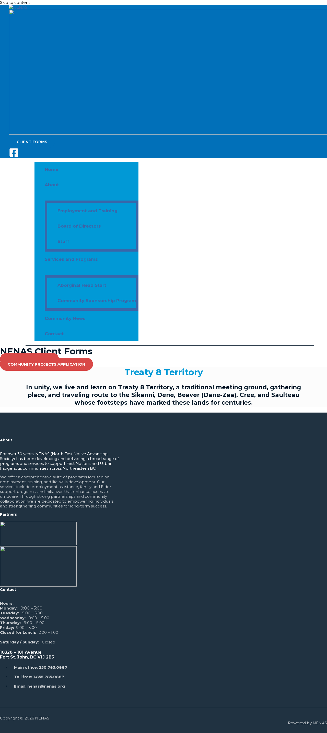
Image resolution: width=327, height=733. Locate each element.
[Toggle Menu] (91, 196)
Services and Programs (71, 259)
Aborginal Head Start (81, 285)
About (52, 184)
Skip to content (15, 2)
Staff (63, 241)
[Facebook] (14, 156)
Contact (54, 333)
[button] (32, 142)
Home (51, 169)
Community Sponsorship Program (96, 300)
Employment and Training (87, 210)
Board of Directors (79, 226)
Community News (65, 318)
